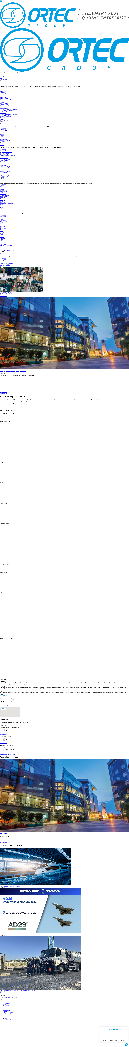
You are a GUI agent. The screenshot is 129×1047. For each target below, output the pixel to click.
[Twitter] (3, 696)
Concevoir (2, 84)
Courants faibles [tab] (3, 406)
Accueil (1, 371)
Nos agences (5, 1004)
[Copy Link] (6, 696)
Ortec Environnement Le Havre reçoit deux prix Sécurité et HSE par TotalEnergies (17, 990)
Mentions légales (6, 1010)
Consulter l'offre (3, 734)
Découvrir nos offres (7, 1019)
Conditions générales (7, 1013)
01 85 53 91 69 (4, 705)
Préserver (2, 145)
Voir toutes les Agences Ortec (6, 842)
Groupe (1, 210)
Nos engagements (6, 1003)
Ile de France (23, 371)
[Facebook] (2, 696)
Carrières (2, 253)
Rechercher (2, 72)
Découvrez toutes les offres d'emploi (7, 754)
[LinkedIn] (0, 696)
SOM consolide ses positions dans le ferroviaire (10, 886)
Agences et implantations (9, 371)
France (17, 371)
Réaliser (1, 123)
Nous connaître (6, 1002)
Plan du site (5, 1011)
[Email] (4, 696)
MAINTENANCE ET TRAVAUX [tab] (7, 407)
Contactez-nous (6, 1005)
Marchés (2, 180)
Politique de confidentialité (8, 1012)
